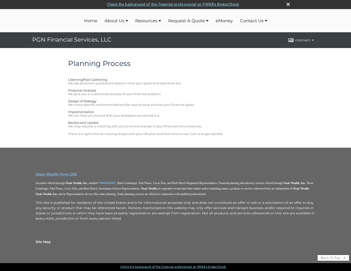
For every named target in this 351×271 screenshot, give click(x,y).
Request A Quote (186, 20)
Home (90, 20)
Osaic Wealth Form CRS (56, 174)
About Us (114, 20)
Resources (146, 20)
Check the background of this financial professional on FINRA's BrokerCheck (173, 4)
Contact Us (252, 20)
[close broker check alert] (288, 4)
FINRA (103, 183)
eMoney (224, 20)
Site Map (43, 242)
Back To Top (331, 258)
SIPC (112, 183)
